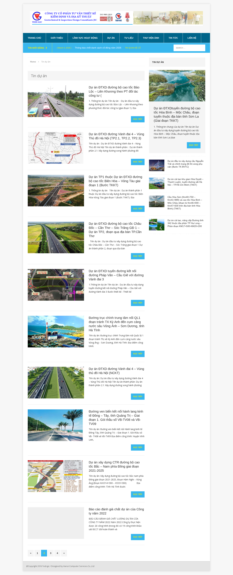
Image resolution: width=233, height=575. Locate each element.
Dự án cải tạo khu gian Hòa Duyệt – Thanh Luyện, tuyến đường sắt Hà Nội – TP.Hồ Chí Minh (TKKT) (185, 182)
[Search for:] (189, 47)
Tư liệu (128, 38)
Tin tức (173, 38)
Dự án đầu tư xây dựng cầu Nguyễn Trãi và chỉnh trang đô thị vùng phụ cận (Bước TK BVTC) (186, 164)
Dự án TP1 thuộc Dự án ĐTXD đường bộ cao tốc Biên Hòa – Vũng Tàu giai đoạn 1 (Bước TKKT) (115, 181)
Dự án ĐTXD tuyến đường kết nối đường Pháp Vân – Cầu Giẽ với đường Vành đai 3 (116, 275)
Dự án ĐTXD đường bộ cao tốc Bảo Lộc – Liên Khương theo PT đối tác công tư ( (114, 91)
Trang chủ (34, 38)
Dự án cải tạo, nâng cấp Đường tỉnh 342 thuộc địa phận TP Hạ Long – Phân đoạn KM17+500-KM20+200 (186, 223)
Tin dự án (158, 62)
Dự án (111, 38)
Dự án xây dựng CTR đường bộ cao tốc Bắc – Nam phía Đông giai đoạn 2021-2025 (114, 466)
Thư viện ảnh (151, 38)
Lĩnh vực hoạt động (85, 38)
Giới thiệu (57, 38)
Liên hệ (192, 38)
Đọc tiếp (137, 119)
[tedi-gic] (116, 18)
